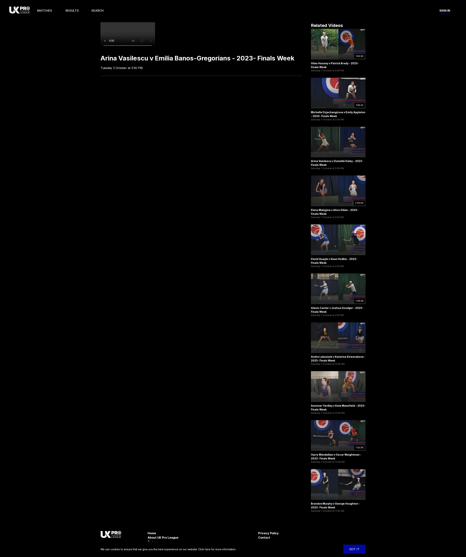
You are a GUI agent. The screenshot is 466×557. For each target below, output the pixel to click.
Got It (354, 549)
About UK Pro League (163, 537)
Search (97, 10)
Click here (204, 549)
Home (152, 533)
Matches (44, 10)
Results (72, 10)
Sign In (444, 10)
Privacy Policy (268, 533)
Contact (264, 537)
